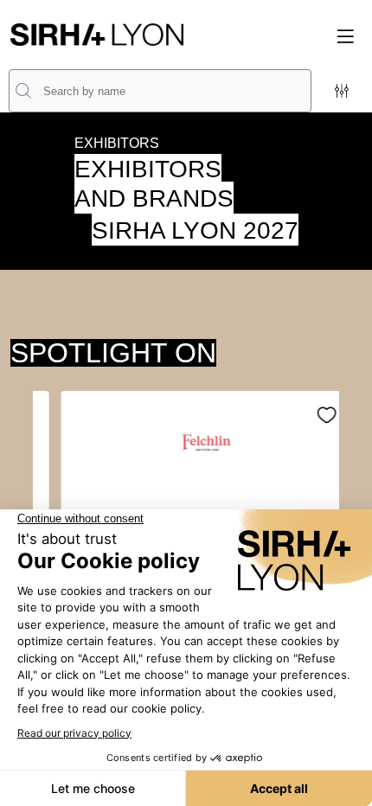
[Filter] (341, 90)
